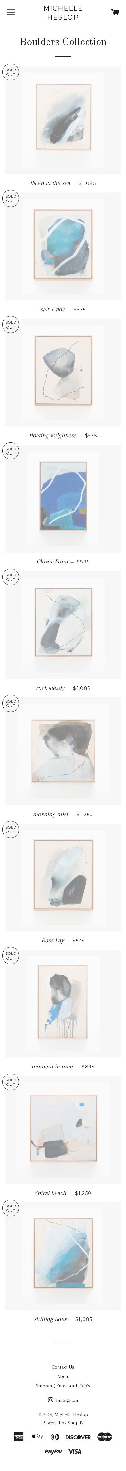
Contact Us (63, 1367)
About (63, 1376)
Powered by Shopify (63, 1423)
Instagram (66, 1400)
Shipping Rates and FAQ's (63, 1386)
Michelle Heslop (63, 13)
